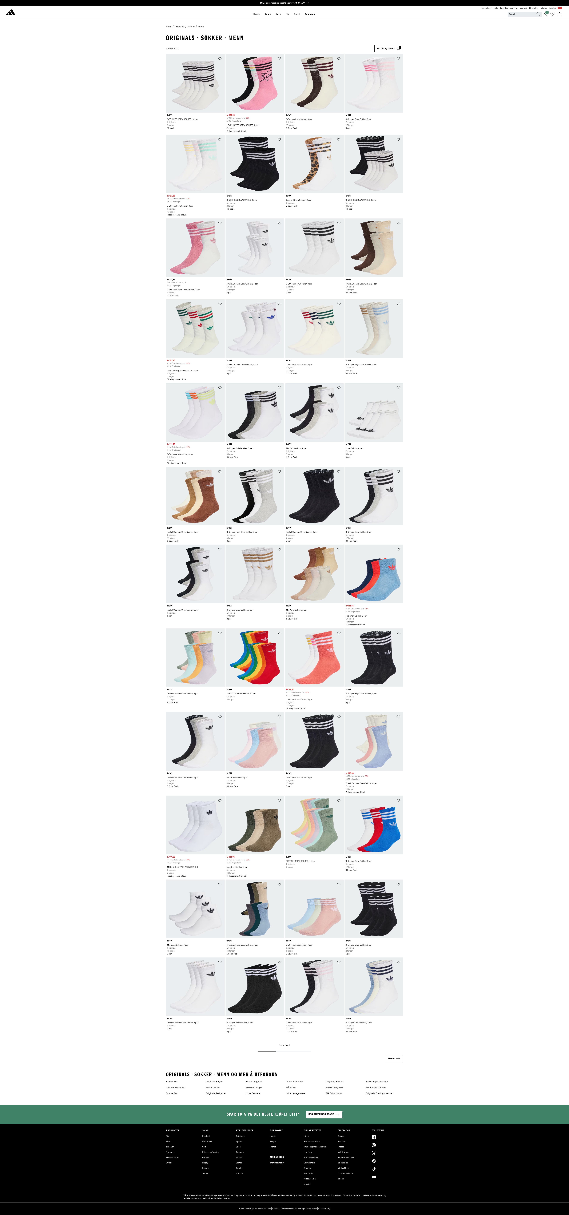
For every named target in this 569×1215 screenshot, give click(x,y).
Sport (297, 14)
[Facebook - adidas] (387, 1138)
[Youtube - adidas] (387, 1178)
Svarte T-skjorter (334, 1087)
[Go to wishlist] (552, 14)
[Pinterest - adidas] (387, 1162)
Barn (278, 14)
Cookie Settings (246, 1209)
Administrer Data (263, 1209)
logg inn (552, 8)
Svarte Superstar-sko (377, 1082)
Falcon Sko (171, 1082)
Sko (287, 14)
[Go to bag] (559, 14)
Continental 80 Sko (175, 1087)
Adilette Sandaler (295, 1082)
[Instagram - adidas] (387, 1146)
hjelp (496, 8)
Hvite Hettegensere (295, 1093)
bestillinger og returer (509, 8)
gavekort (523, 8)
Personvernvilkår (289, 1209)
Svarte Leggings (254, 1082)
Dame (267, 14)
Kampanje (310, 14)
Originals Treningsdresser (379, 1093)
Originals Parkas (334, 1082)
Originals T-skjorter (216, 1093)
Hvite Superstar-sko (376, 1087)
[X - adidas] (387, 1154)
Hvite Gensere (253, 1093)
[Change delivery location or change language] (560, 8)
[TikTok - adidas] (387, 1170)
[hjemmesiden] (10, 12)
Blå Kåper (291, 1087)
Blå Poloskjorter (334, 1093)
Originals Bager (214, 1082)
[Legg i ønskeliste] (220, 59)
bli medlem (533, 8)
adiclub (544, 8)
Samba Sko (171, 1093)
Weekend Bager (254, 1087)
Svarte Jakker (213, 1087)
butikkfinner (487, 8)
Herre (256, 14)
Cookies (275, 1209)
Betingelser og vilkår (307, 1209)
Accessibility (324, 1209)
